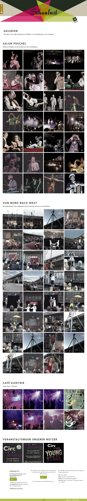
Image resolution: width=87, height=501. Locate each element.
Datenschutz (76, 499)
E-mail (42, 477)
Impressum (68, 499)
